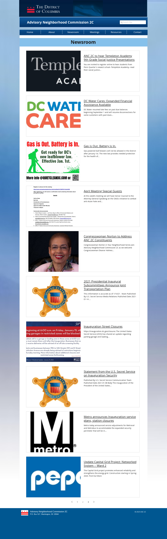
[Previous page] (72, 502)
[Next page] (93, 502)
